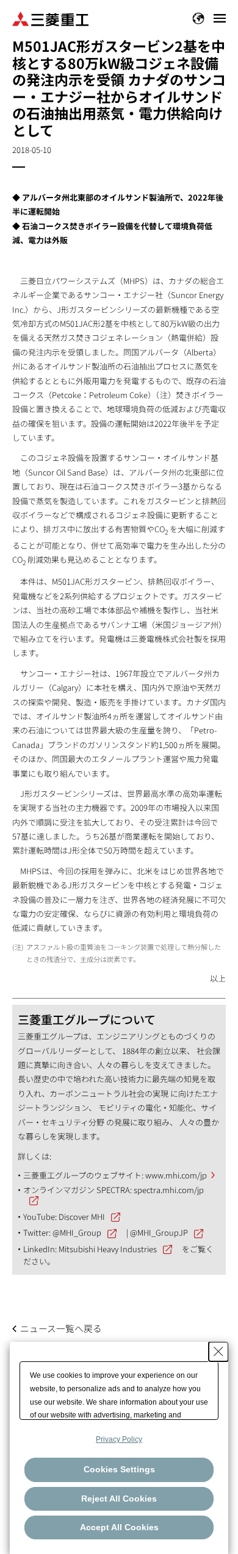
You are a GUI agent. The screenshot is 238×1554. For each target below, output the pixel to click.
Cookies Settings (119, 1469)
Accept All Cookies (119, 1527)
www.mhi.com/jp (176, 1175)
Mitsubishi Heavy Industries (108, 1249)
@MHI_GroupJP (159, 1232)
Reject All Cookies (119, 1498)
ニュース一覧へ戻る (61, 1328)
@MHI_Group (76, 1232)
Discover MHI (82, 1216)
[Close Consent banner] (218, 1351)
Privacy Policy (119, 1439)
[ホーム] (50, 18)
